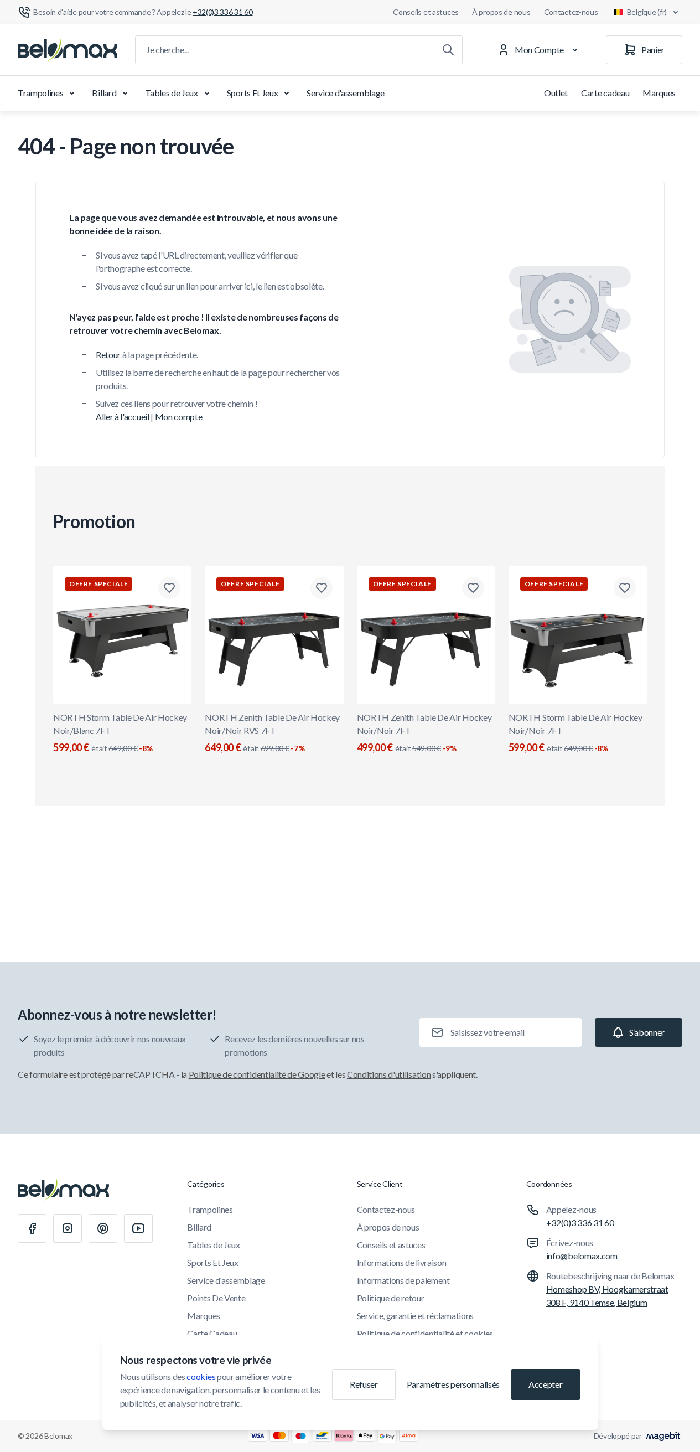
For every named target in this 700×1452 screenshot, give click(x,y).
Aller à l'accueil (122, 416)
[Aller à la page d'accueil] (67, 50)
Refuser (364, 1384)
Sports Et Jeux (252, 92)
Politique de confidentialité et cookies (425, 1333)
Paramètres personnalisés (453, 1384)
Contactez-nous (571, 12)
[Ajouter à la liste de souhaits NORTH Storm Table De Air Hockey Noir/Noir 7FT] (625, 588)
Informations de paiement (403, 1280)
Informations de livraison (402, 1262)
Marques (659, 92)
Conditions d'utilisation (389, 1074)
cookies (200, 1376)
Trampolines (40, 92)
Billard (104, 92)
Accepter (545, 1384)
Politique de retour (390, 1298)
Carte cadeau (605, 92)
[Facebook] (32, 1228)
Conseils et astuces (426, 12)
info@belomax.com (582, 1256)
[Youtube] (138, 1228)
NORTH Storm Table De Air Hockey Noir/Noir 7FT (575, 732)
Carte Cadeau (212, 1333)
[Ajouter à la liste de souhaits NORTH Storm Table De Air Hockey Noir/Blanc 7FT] (169, 588)
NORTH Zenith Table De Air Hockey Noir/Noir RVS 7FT (272, 732)
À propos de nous (501, 12)
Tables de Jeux (171, 92)
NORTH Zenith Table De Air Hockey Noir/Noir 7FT (424, 732)
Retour (108, 354)
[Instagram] (67, 1228)
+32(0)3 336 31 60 (580, 1222)
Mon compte (179, 416)
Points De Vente (216, 1298)
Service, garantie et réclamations (415, 1315)
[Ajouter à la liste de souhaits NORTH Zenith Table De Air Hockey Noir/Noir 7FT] (473, 588)
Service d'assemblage (346, 92)
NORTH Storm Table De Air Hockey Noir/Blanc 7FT (120, 732)
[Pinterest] (103, 1228)
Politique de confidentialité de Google (257, 1074)
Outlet (556, 92)
